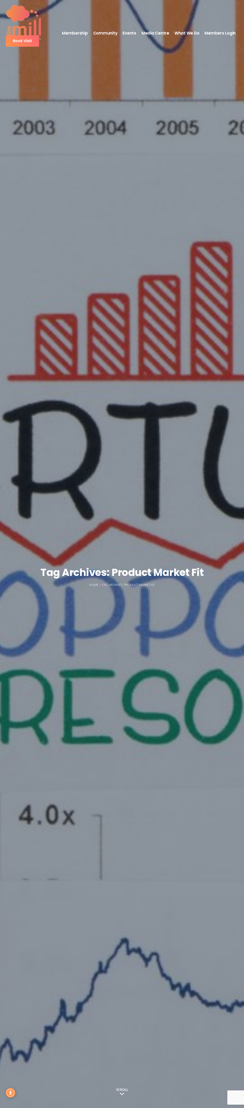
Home (93, 585)
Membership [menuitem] (75, 33)
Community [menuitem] (105, 33)
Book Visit (22, 41)
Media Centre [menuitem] (155, 33)
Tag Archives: (128, 585)
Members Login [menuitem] (220, 33)
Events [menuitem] (129, 33)
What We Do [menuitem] (186, 33)
